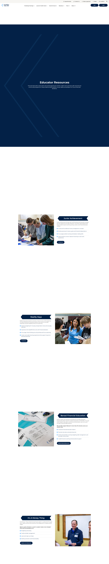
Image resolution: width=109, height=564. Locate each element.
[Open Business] (63, 6)
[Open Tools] (69, 6)
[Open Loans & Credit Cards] (46, 6)
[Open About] (75, 6)
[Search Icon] (106, 1)
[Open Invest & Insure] (56, 6)
